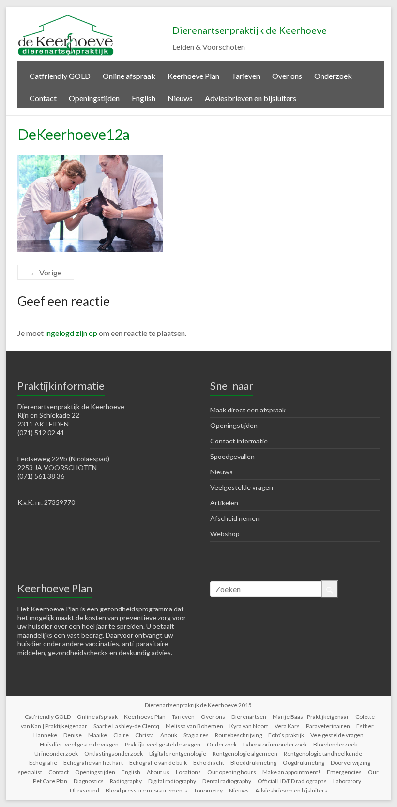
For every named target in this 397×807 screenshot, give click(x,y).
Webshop (225, 534)
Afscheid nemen (235, 518)
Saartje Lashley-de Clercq (126, 726)
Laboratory (347, 781)
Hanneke (45, 735)
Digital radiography (172, 781)
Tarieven (245, 75)
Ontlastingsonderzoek (113, 753)
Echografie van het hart (93, 762)
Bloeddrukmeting (253, 762)
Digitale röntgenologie (177, 753)
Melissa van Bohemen (194, 726)
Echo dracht (208, 762)
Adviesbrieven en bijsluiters (250, 98)
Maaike (97, 735)
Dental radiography (226, 781)
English (143, 98)
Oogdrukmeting (303, 762)
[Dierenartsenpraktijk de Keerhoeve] (65, 19)
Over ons (287, 75)
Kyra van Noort (248, 726)
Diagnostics (89, 781)
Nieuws (180, 98)
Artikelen (224, 503)
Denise (72, 735)
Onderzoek (333, 75)
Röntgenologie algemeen (245, 753)
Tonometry (208, 790)
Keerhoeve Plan (193, 75)
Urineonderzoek (56, 753)
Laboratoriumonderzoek (275, 744)
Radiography (126, 781)
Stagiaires (196, 735)
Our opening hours (231, 772)
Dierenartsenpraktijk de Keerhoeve (249, 30)
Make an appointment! (291, 772)
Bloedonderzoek (335, 744)
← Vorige (45, 272)
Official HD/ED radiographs (292, 781)
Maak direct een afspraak (248, 410)
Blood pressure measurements (146, 790)
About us (158, 772)
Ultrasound (84, 790)
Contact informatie (239, 441)
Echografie (43, 762)
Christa (144, 735)
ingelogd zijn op (71, 332)
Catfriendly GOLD (60, 75)
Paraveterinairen (328, 726)
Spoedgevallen (232, 456)
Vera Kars (287, 726)
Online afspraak (129, 75)
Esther (365, 726)
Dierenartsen (248, 716)
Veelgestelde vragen (241, 487)
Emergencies (344, 772)
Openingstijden (94, 98)
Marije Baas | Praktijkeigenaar (311, 716)
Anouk (168, 735)
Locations (188, 772)
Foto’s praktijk (286, 735)
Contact (43, 98)
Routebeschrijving (238, 735)
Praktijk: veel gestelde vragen (162, 744)
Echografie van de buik (158, 762)
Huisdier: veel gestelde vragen (79, 744)
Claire (121, 735)
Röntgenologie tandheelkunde (323, 753)
